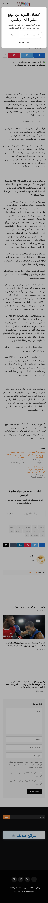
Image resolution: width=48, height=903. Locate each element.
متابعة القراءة (24, 42)
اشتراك (13, 34)
